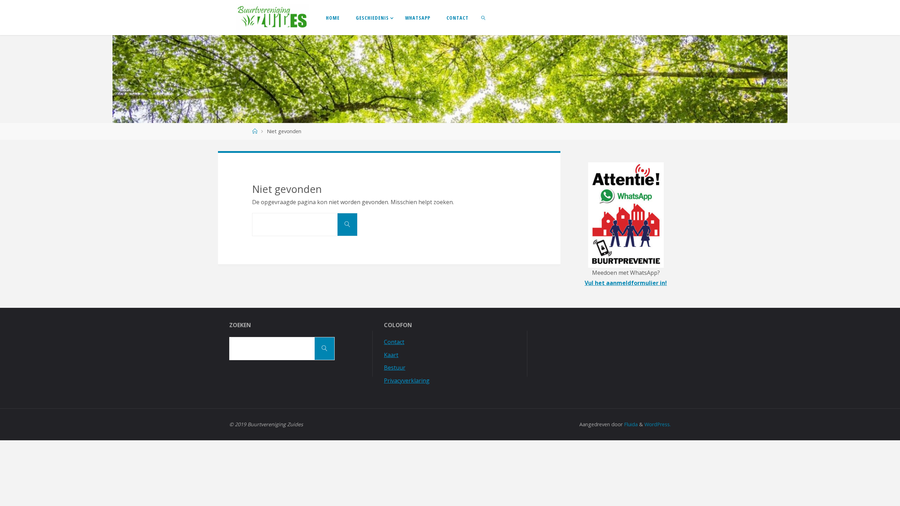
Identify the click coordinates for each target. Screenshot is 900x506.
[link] (483, 17)
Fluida (630, 424)
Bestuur (394, 367)
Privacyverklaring (407, 380)
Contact (394, 342)
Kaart (391, 355)
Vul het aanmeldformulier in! (626, 283)
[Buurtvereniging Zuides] (272, 17)
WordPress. (657, 424)
